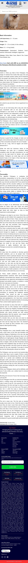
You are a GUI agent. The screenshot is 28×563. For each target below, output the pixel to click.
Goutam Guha (11, 422)
